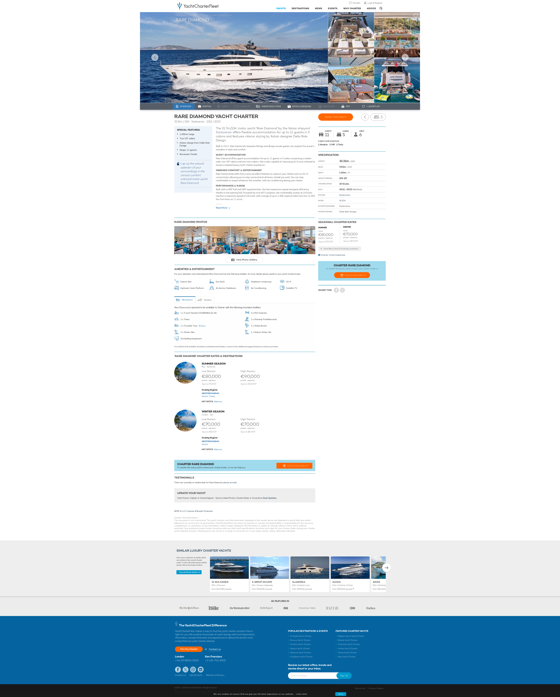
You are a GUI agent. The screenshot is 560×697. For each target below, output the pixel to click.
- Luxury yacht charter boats (207, 6)
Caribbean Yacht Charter (301, 656)
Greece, (205, 396)
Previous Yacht (155, 57)
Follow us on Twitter (185, 669)
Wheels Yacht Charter (347, 640)
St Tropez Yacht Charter (301, 636)
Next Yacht (405, 57)
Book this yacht (335, 117)
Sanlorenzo (224, 132)
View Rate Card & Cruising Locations (340, 248)
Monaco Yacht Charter (300, 640)
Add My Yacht (195, 675)
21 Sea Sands (220, 581)
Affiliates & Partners (215, 675)
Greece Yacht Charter (300, 648)
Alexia (336, 581)
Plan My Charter (188, 649)
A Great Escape (262, 581)
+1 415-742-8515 (215, 660)
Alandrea (298, 581)
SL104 (342, 200)
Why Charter (352, 8)
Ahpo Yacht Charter (347, 656)
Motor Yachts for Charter (207, 15)
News (318, 8)
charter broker (220, 467)
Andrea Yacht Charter (347, 648)
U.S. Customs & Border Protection (197, 511)
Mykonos (218, 401)
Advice (371, 8)
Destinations (300, 8)
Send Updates (269, 498)
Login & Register (375, 3)
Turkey (212, 396)
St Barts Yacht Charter (300, 644)
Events (332, 8)
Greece (205, 444)
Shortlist (356, 3)
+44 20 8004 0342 (187, 660)
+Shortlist (415, 16)
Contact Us (180, 675)
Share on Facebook (336, 290)
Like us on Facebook (178, 669)
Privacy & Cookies (376, 688)
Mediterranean (210, 393)
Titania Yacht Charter (347, 652)
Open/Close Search (381, 8)
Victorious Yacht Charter (349, 644)
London (179, 656)
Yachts (281, 8)
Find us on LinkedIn (201, 669)
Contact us (215, 649)
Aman (376, 581)
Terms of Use (360, 688)
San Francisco (213, 656)
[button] (386, 567)
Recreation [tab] (187, 299)
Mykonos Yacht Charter (300, 652)
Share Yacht (342, 290)
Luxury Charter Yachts (185, 15)
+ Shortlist (373, 106)
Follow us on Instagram (193, 669)
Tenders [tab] (207, 300)
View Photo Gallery (246, 259)
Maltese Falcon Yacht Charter (351, 636)
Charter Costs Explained (333, 255)
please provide (230, 482)
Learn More (301, 694)
